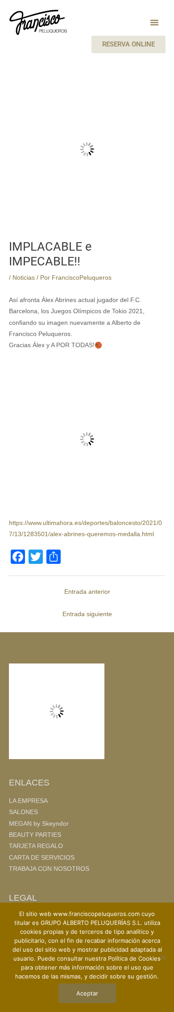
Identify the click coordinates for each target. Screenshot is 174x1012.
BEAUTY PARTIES (35, 834)
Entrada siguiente (87, 614)
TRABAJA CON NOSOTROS (49, 868)
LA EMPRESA (28, 801)
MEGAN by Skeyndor (39, 823)
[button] (154, 22)
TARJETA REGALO (36, 846)
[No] (162, 957)
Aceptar (87, 993)
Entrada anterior (87, 591)
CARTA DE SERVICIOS (42, 857)
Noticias (23, 277)
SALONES (23, 812)
